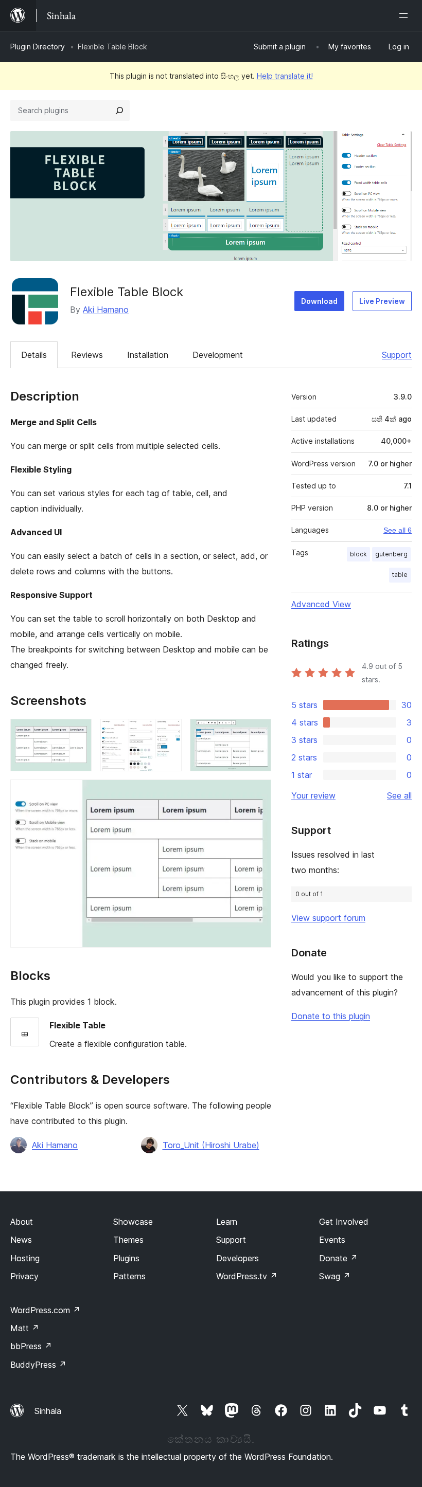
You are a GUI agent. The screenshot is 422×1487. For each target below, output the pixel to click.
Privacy (24, 1276)
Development (217, 355)
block (358, 554)
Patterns (129, 1276)
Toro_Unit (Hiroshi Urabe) (211, 1145)
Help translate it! (285, 75)
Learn (226, 1222)
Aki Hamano (106, 309)
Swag (334, 1276)
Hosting (25, 1258)
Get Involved (343, 1222)
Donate (338, 1258)
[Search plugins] (119, 110)
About (21, 1222)
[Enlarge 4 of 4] (257, 793)
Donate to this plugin (330, 1016)
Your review (313, 795)
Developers (237, 1258)
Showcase (133, 1222)
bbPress (31, 1346)
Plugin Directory (37, 46)
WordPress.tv (246, 1276)
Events (332, 1240)
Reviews (87, 355)
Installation (147, 355)
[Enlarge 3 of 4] (257, 733)
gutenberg (391, 554)
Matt (24, 1328)
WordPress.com (45, 1310)
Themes (128, 1240)
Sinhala (47, 1411)
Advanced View (321, 604)
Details (34, 355)
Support (397, 355)
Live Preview (382, 301)
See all (399, 795)
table (400, 574)
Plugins (126, 1258)
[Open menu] (405, 15)
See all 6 (397, 530)
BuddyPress (38, 1364)
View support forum (328, 918)
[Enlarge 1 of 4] (78, 733)
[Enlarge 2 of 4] (168, 733)
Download (319, 301)
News (21, 1240)
